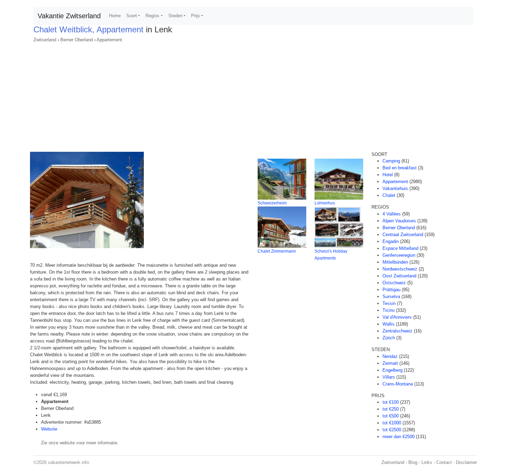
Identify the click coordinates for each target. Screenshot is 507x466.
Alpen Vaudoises (399, 220)
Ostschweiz (394, 282)
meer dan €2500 (398, 436)
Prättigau (391, 289)
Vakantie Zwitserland (69, 16)
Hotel (387, 174)
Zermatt (390, 363)
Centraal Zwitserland (402, 234)
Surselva (391, 296)
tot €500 (390, 416)
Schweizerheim (272, 203)
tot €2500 (391, 429)
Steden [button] (175, 15)
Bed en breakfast (399, 167)
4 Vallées (391, 213)
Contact (444, 462)
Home (115, 15)
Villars (388, 377)
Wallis (388, 324)
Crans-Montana (397, 383)
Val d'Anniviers (397, 317)
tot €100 (390, 402)
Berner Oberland (76, 39)
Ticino (388, 310)
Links (426, 462)
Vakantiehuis (395, 188)
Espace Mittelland (400, 248)
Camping (391, 160)
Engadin (390, 241)
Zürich (388, 337)
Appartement (109, 39)
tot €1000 (391, 422)
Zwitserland (44, 39)
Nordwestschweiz (399, 269)
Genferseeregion (398, 255)
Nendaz (390, 356)
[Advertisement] (253, 95)
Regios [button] (152, 15)
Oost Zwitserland (399, 275)
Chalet (388, 195)
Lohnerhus (325, 203)
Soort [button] (131, 15)
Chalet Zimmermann (277, 251)
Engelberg (392, 370)
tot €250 (390, 409)
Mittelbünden (395, 262)
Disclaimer (466, 462)
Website (49, 429)
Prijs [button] (195, 15)
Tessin (389, 303)
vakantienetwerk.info (68, 462)
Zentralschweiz (397, 330)
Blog (412, 462)
